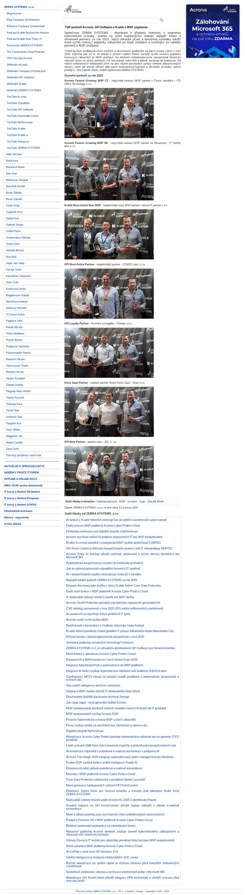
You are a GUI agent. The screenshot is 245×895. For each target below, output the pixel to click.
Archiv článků (12, 523)
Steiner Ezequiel (15, 378)
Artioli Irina (12, 160)
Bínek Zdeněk (14, 199)
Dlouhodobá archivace (18, 511)
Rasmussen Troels (17, 365)
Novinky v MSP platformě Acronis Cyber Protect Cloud (100, 774)
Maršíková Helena (16, 301)
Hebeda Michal (14, 250)
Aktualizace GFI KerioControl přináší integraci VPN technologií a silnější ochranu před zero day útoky (122, 879)
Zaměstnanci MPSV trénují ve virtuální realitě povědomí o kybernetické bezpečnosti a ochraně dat (122, 678)
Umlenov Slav (14, 416)
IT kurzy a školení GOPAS (20, 504)
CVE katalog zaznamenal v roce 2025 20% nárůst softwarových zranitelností (114, 608)
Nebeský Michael (16, 308)
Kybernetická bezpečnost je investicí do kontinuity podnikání (104, 563)
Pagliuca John (14, 320)
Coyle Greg (12, 205)
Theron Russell (15, 397)
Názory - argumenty (16, 517)
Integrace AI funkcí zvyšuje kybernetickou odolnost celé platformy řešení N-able (116, 670)
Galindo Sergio (14, 224)
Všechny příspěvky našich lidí (23, 455)
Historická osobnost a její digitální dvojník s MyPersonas (102, 531)
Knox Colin (12, 282)
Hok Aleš (11, 256)
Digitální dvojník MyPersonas (85, 730)
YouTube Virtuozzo (18, 141)
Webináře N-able (16, 83)
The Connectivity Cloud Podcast (25, 51)
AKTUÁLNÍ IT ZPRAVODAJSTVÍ (24, 466)
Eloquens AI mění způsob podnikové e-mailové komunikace (104, 768)
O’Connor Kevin (15, 314)
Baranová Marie (15, 167)
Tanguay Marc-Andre (18, 391)
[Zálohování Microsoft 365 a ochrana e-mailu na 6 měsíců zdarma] (213, 58)
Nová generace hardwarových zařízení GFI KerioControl (102, 785)
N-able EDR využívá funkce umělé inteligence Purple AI (101, 762)
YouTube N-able (16, 128)
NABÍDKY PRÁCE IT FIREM (21, 472)
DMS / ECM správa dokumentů (23, 485)
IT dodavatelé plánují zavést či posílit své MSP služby (100, 597)
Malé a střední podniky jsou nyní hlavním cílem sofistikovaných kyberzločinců (115, 814)
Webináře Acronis (17, 64)
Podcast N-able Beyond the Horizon (28, 32)
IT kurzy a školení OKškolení (22, 491)
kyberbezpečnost (107, 501)
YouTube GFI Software (20, 109)
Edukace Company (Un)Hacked (25, 26)
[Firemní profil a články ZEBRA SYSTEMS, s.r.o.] (73, 14)
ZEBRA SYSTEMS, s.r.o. (19, 7)
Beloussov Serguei (17, 180)
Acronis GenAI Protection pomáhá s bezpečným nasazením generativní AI (113, 602)
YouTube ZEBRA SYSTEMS (23, 147)
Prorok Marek (14, 340)
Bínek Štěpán (14, 192)
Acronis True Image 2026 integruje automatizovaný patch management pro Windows (120, 756)
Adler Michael (14, 154)
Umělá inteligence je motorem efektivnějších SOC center (102, 857)
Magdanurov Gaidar (17, 295)
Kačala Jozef (13, 269)
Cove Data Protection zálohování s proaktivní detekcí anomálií (105, 779)
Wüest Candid (14, 442)
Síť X (120, 891)
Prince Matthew (15, 333)
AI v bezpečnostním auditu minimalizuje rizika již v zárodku (103, 574)
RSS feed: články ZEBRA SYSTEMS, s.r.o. (96, 891)
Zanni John (12, 448)
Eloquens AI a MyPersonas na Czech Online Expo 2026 (102, 659)
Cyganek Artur (14, 212)
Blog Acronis (14, 13)
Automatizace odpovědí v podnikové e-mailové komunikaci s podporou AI (112, 751)
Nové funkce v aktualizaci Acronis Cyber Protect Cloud (101, 653)
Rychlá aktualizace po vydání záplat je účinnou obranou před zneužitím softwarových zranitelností (122, 864)
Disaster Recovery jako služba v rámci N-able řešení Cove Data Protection (113, 585)
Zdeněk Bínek (90, 70)
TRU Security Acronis (19, 58)
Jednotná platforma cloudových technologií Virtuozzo (100, 642)
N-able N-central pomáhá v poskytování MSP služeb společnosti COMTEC (113, 542)
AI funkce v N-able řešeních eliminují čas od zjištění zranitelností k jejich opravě (116, 519)
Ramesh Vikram (15, 359)
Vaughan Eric (14, 423)
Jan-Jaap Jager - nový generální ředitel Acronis (96, 702)
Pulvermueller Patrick (18, 352)
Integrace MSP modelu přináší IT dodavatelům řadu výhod (103, 691)
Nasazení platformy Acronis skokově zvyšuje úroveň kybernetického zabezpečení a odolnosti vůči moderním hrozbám (122, 833)
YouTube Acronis (17, 96)
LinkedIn (129, 891)
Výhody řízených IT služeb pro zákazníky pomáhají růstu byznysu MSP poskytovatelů (120, 840)
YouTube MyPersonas (20, 122)
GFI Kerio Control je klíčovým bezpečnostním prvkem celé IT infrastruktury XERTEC (119, 548)
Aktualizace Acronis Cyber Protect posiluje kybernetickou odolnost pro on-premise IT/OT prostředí (122, 738)
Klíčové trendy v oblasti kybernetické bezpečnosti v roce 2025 (105, 636)
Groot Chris (13, 243)
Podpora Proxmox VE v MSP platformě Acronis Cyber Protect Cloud (109, 820)
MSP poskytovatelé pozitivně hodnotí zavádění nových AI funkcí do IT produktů (116, 708)
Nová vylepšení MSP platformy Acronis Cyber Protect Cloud (104, 846)
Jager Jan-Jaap (15, 263)
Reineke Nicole (15, 372)
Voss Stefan (13, 429)
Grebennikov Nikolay (18, 237)
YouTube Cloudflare (18, 103)
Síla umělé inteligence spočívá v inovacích (93, 685)
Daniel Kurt (12, 218)
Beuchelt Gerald (15, 186)
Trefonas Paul (14, 404)
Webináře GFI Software (20, 77)
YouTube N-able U (17, 135)
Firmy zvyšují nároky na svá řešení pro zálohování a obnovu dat (106, 725)
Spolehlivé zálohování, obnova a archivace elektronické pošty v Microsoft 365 (115, 871)
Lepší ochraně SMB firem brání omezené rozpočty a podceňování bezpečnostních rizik (121, 745)
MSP (122, 501)
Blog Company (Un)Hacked (23, 19)
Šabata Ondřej (14, 384)
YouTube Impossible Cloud (22, 115)
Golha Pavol (13, 231)
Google (139, 891)
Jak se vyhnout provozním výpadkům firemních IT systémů (103, 568)
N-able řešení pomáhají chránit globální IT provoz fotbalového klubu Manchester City (120, 631)
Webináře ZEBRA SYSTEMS (24, 90)
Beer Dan (11, 173)
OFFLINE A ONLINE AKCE (20, 479)
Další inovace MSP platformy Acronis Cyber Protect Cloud (103, 525)
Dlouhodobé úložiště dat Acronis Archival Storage (97, 696)
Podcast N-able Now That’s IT (24, 39)
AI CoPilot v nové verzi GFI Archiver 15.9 (92, 851)
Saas (142, 501)
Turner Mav (12, 410)
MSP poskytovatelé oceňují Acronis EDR (92, 713)
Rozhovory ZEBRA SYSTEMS (25, 45)
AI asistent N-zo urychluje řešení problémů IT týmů (98, 614)
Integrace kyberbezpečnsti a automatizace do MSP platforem (104, 665)
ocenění (132, 501)
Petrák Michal (14, 327)
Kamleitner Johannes (18, 276)
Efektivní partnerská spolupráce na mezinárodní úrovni (101, 825)
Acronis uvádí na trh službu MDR (87, 619)
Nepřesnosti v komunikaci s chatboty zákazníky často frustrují (105, 625)
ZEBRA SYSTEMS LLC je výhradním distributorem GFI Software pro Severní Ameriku (120, 648)
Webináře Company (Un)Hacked (26, 71)
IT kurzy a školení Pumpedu (21, 498)
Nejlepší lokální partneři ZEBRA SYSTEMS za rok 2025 (101, 580)
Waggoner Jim (14, 436)
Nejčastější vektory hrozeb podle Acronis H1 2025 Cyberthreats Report (111, 799)
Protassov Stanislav (17, 346)
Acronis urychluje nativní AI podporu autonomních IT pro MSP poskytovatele (114, 536)
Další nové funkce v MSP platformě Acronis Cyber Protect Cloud (107, 591)
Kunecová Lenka (16, 288)
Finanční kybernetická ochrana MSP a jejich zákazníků (101, 719)
